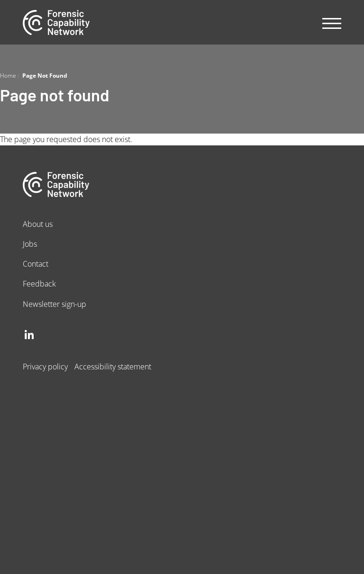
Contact (35, 264)
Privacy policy (45, 366)
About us (38, 224)
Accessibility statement (112, 366)
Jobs (30, 244)
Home (8, 75)
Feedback (39, 283)
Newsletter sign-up (54, 304)
